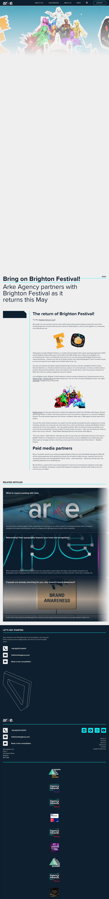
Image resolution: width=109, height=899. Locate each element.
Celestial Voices (48, 378)
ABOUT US (67, 3)
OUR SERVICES (54, 3)
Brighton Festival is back (47, 320)
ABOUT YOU (39, 3)
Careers (103, 740)
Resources (102, 745)
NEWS (79, 3)
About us (103, 738)
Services (103, 743)
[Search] (87, 3)
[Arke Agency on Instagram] (97, 730)
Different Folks (37, 378)
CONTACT (99, 3)
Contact (103, 747)
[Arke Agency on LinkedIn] (84, 730)
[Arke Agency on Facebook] (90, 730)
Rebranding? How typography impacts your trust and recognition (37, 537)
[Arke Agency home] (8, 3)
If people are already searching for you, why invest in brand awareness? (40, 582)
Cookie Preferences (99, 749)
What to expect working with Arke (22, 493)
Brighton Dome (37, 412)
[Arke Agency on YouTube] (103, 730)
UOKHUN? (36, 380)
